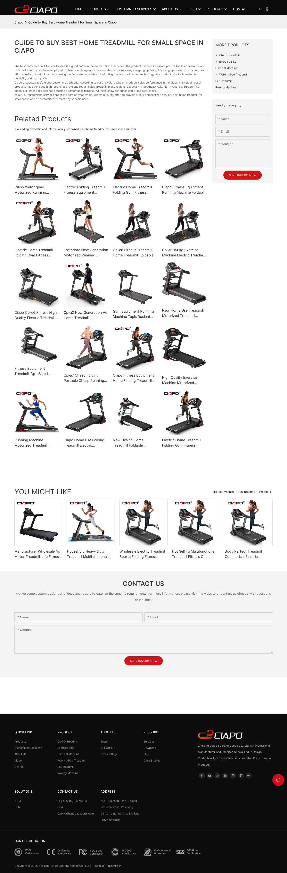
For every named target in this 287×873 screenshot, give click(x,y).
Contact (19, 766)
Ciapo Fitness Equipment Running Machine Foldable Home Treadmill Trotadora (184, 190)
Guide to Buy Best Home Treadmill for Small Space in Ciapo (72, 22)
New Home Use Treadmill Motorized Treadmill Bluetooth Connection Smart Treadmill (183, 313)
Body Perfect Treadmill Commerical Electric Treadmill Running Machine (247, 554)
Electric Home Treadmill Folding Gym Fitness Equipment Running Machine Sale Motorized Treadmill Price (34, 253)
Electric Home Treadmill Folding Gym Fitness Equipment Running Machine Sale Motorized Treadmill (133, 190)
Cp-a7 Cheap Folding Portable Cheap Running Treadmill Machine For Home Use (84, 378)
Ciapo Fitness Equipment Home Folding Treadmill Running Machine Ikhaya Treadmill (133, 378)
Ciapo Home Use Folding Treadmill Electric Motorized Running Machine (84, 443)
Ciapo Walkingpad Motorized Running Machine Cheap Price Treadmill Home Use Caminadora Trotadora (33, 190)
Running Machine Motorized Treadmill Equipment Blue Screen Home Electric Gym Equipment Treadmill (33, 443)
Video (18, 760)
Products (265, 491)
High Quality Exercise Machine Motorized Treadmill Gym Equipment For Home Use (183, 380)
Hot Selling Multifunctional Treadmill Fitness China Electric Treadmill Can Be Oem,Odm (193, 554)
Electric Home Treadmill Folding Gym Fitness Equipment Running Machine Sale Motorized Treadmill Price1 (182, 443)
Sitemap (99, 865)
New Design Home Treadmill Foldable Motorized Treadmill (129, 443)
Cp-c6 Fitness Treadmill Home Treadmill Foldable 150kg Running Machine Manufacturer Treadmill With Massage (133, 253)
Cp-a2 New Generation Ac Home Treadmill (85, 315)
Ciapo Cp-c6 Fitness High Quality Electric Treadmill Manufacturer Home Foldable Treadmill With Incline (35, 315)
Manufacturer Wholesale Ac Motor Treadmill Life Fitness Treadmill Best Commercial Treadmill (37, 554)
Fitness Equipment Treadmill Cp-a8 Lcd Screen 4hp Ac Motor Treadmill (32, 371)
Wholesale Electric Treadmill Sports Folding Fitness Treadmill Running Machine (142, 554)
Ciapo (18, 22)
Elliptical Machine (223, 491)
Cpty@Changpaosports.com (75, 813)
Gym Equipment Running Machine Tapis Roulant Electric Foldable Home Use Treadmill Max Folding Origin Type (134, 314)
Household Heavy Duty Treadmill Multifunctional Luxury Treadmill (87, 554)
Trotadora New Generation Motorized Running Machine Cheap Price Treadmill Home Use (86, 253)
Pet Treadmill (247, 491)
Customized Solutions (28, 747)
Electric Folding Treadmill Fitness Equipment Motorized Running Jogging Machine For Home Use (84, 190)
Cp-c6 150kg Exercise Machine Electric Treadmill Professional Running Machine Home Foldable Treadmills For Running (183, 253)
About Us (20, 754)
